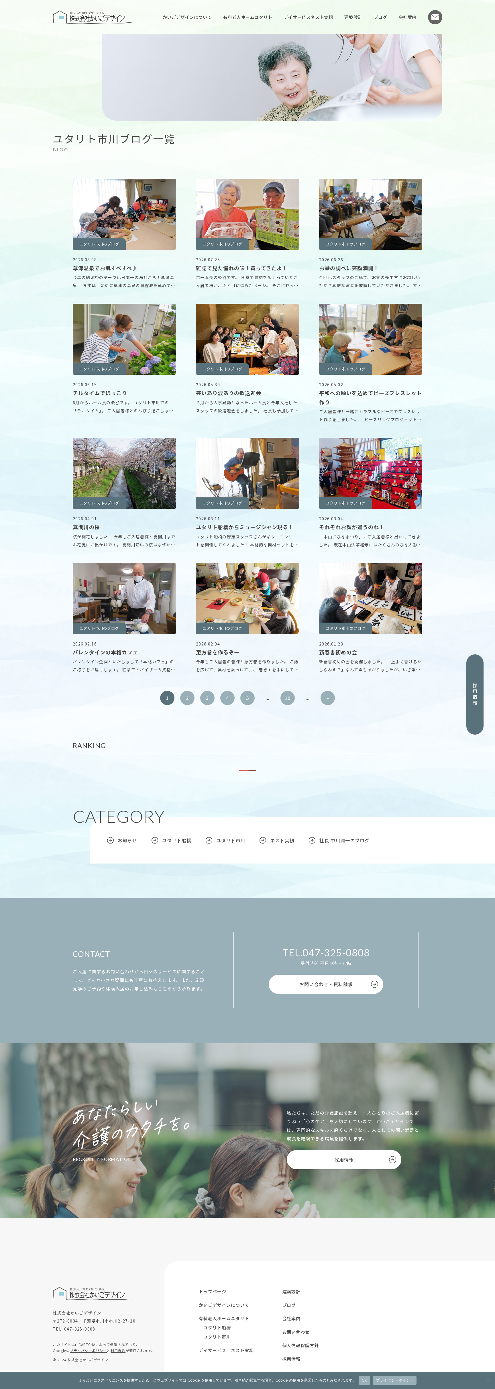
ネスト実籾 (282, 840)
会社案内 (408, 17)
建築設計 (353, 17)
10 (287, 697)
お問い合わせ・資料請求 (326, 984)
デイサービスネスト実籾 (308, 17)
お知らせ (127, 840)
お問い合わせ (435, 17)
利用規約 (118, 1350)
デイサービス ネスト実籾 (226, 1350)
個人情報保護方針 (300, 1345)
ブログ (380, 17)
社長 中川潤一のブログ (344, 840)
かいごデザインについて (187, 17)
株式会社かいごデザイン (92, 17)
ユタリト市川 (230, 840)
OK (364, 1380)
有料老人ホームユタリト (247, 17)
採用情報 (475, 694)
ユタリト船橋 (176, 840)
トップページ (212, 1291)
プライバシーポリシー (88, 1350)
